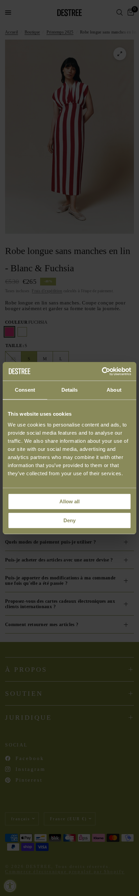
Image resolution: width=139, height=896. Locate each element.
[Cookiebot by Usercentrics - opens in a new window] (101, 371)
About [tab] (114, 390)
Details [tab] (69, 390)
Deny (69, 520)
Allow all (69, 501)
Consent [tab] (25, 390)
